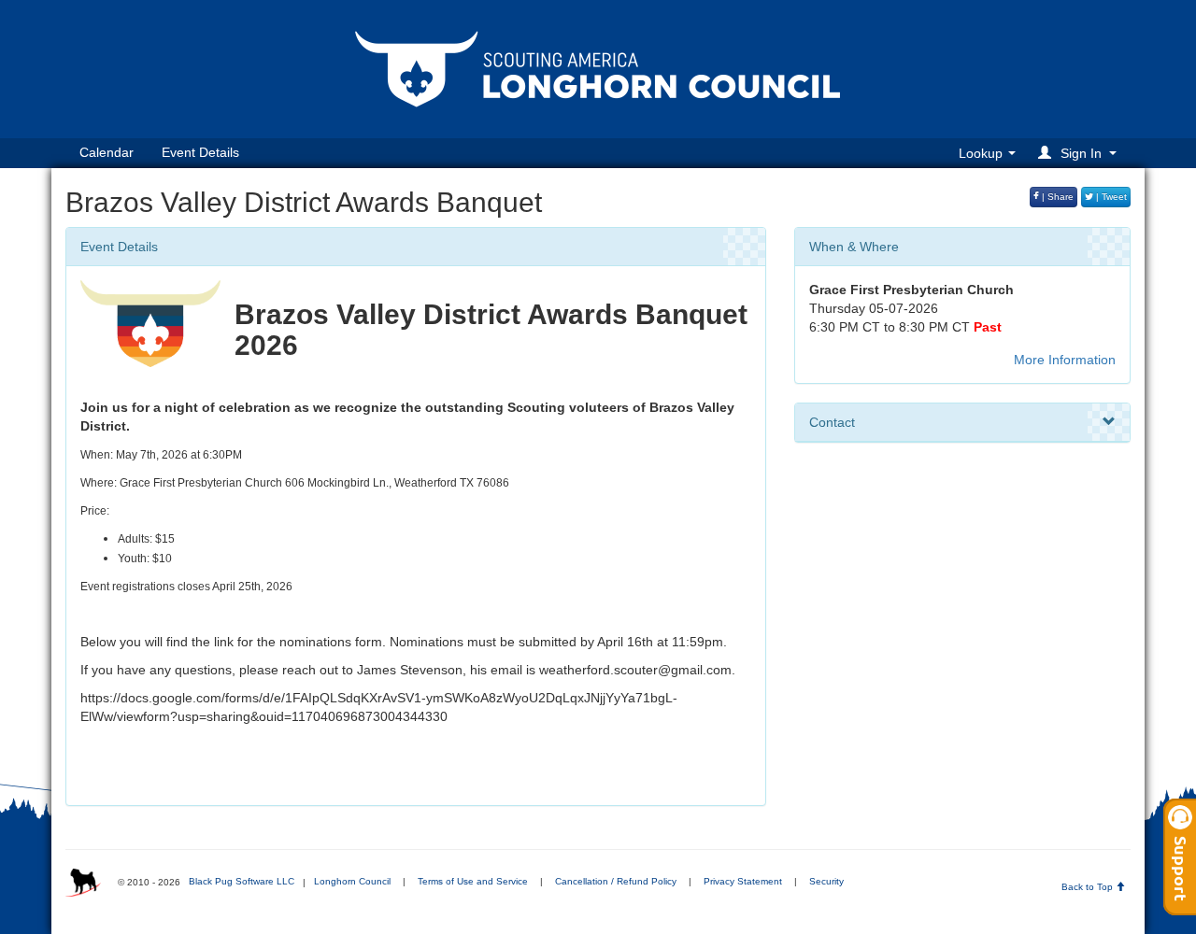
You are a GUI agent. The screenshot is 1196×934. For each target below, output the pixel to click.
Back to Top (1088, 887)
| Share (1056, 196)
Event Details (200, 152)
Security (826, 881)
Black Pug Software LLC (241, 881)
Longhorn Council (352, 881)
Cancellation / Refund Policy (615, 881)
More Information (1065, 359)
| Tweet (1110, 196)
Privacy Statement (743, 881)
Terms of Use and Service (473, 881)
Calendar (106, 152)
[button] (1080, 152)
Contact (832, 422)
